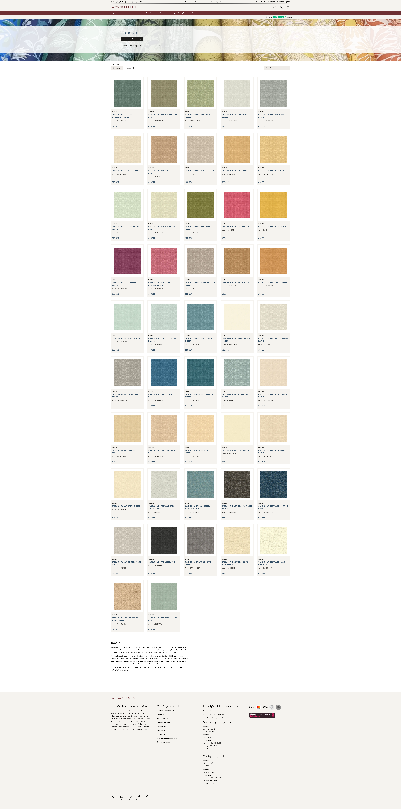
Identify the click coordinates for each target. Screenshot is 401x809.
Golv (126, 13)
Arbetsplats (164, 13)
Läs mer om (130, 39)
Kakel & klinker (136, 13)
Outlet (204, 13)
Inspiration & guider (283, 2)
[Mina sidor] (281, 7)
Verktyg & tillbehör (151, 13)
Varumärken (271, 2)
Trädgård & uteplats (178, 13)
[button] (274, 7)
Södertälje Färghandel (134, 2)
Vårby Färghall (118, 2)
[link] (127, 103)
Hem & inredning (194, 13)
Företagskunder (259, 2)
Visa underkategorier (132, 46)
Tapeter (120, 13)
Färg (112, 13)
